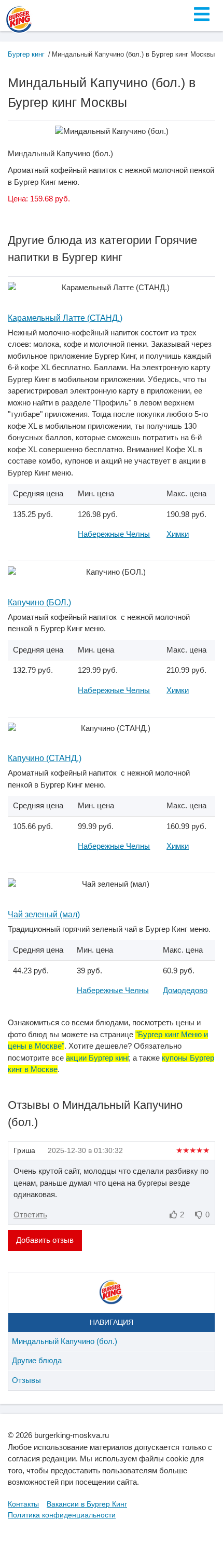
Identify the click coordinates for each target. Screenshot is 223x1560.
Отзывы (26, 1380)
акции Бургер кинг (97, 1057)
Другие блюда (37, 1360)
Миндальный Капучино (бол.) (64, 1341)
